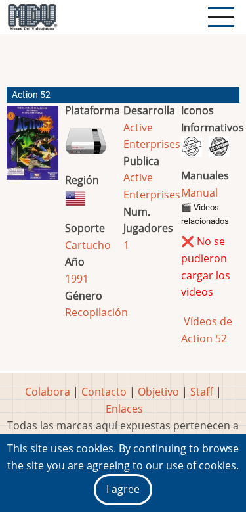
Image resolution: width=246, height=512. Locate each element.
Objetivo (158, 391)
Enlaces (124, 409)
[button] (32, 148)
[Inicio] (32, 17)
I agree (123, 489)
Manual (199, 192)
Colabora (47, 391)
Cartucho (88, 245)
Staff (201, 391)
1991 (77, 278)
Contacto (104, 391)
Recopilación (96, 312)
